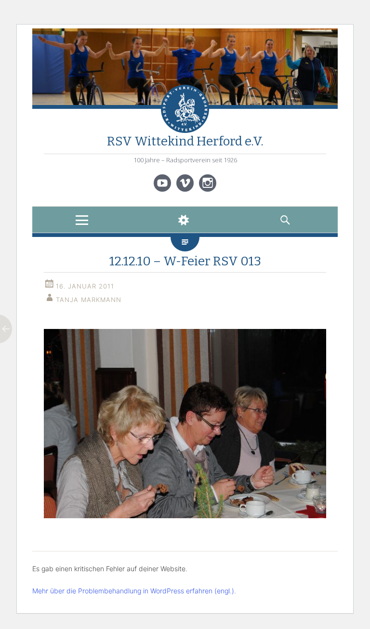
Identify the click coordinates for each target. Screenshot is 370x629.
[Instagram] (207, 183)
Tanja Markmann (88, 299)
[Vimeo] (185, 183)
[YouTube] (162, 183)
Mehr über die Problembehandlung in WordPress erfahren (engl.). (134, 591)
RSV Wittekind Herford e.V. (185, 141)
